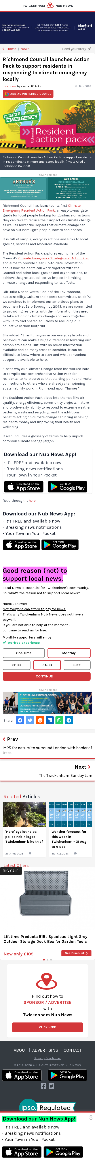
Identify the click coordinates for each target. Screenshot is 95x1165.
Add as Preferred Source (31, 93)
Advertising (45, 1050)
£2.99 (16, 665)
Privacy (39, 1058)
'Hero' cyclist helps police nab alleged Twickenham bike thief (24, 836)
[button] (44, 960)
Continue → (46, 676)
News (25, 49)
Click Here (47, 1027)
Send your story (74, 49)
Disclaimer (53, 1058)
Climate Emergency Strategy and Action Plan (53, 258)
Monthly (69, 653)
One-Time (23, 653)
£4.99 (47, 665)
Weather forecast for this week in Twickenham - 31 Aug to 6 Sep (68, 839)
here (32, 500)
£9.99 (77, 665)
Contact (73, 1050)
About (20, 1050)
